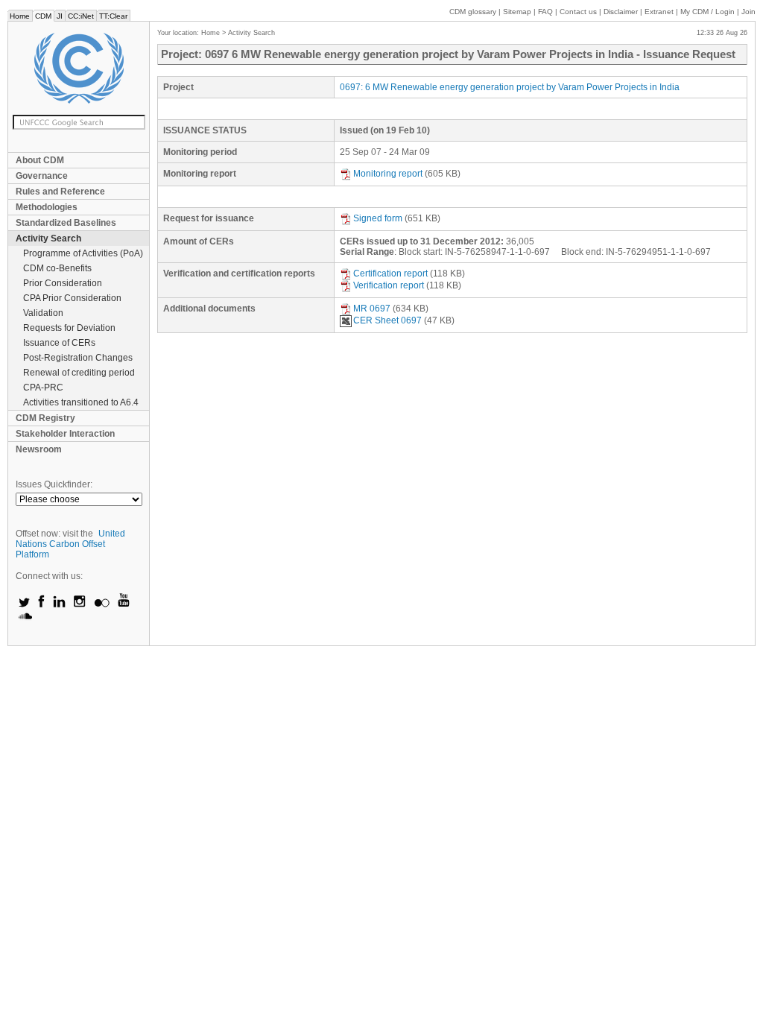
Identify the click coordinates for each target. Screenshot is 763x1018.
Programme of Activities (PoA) (83, 253)
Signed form (377, 218)
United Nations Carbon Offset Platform (70, 544)
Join (748, 11)
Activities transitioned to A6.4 (81, 402)
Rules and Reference (60, 191)
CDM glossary (472, 11)
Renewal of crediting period (79, 372)
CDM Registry (45, 418)
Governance (42, 176)
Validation (43, 313)
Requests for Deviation (69, 328)
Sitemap (517, 11)
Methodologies (46, 207)
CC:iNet (81, 16)
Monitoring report (387, 173)
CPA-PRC (43, 387)
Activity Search (48, 238)
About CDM (40, 160)
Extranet (659, 11)
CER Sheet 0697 (387, 320)
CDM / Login (708, 11)
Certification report (390, 273)
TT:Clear (113, 16)
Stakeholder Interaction (65, 434)
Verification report (388, 285)
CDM (43, 16)
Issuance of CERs (59, 343)
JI (60, 16)
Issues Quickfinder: (54, 484)
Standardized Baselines (66, 223)
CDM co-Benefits (57, 268)
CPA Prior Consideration (72, 298)
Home (20, 16)
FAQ (545, 11)
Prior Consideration (62, 283)
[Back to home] (78, 68)
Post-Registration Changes (78, 357)
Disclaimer (621, 11)
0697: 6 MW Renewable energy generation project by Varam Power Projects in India (510, 87)
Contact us (578, 11)
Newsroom (39, 449)
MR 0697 (371, 308)
